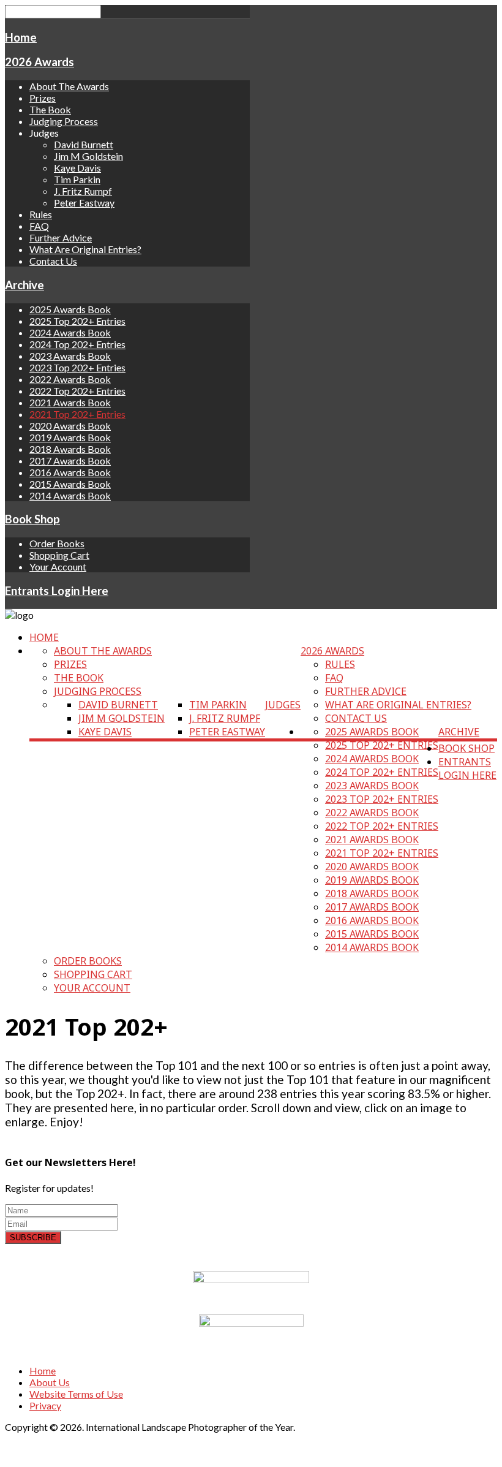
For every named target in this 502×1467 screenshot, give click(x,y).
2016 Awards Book (70, 472)
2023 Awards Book (70, 356)
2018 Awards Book (70, 449)
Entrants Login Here (56, 590)
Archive (24, 285)
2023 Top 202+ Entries (77, 367)
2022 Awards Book (70, 379)
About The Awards (69, 86)
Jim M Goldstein (88, 156)
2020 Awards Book (70, 425)
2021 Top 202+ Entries (77, 414)
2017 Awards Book (70, 460)
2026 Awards (39, 62)
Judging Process (63, 121)
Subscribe (33, 1237)
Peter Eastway (84, 202)
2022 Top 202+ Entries (77, 390)
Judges (283, 704)
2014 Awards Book (70, 495)
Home (21, 37)
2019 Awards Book (70, 437)
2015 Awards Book (70, 484)
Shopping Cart (59, 555)
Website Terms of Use (76, 1394)
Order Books (56, 543)
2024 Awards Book (70, 332)
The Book (50, 109)
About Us (49, 1382)
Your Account (57, 566)
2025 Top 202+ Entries (77, 321)
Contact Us (53, 261)
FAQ (39, 226)
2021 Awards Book (70, 402)
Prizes (42, 98)
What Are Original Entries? (85, 249)
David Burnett (83, 144)
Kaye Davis (77, 167)
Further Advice (60, 237)
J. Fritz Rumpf (83, 191)
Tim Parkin (77, 179)
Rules (40, 214)
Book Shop (32, 519)
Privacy (45, 1405)
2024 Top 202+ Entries (77, 344)
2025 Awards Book (70, 309)
